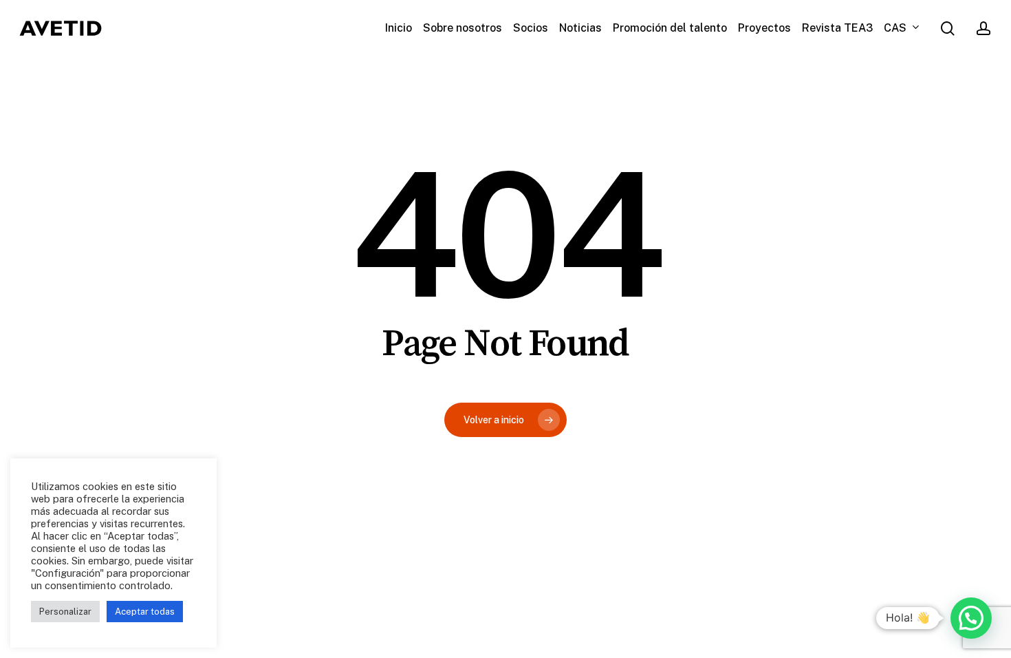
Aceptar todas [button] (145, 611)
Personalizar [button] (65, 611)
